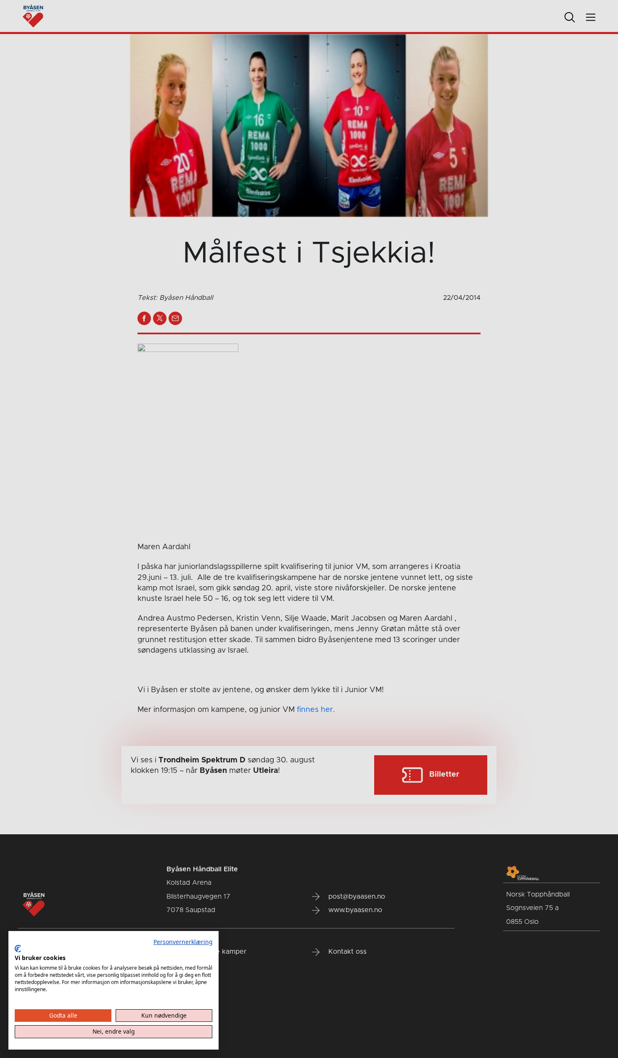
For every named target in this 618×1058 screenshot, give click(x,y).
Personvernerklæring (182, 942)
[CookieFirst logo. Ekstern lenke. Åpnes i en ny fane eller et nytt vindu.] (18, 948)
